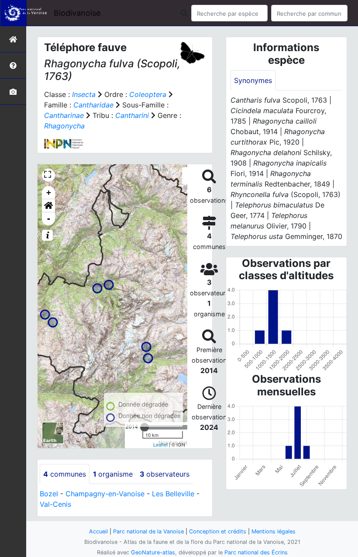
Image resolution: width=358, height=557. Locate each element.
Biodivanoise (77, 12)
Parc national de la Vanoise (148, 531)
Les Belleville (173, 493)
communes (64, 474)
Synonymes (253, 80)
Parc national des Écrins (256, 552)
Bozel (49, 493)
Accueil (98, 531)
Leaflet (160, 444)
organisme (113, 474)
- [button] (48, 218)
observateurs (164, 474)
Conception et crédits (217, 531)
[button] (48, 205)
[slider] (144, 427)
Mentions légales (273, 531)
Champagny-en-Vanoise (105, 493)
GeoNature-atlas (153, 552)
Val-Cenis (55, 504)
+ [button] (48, 192)
